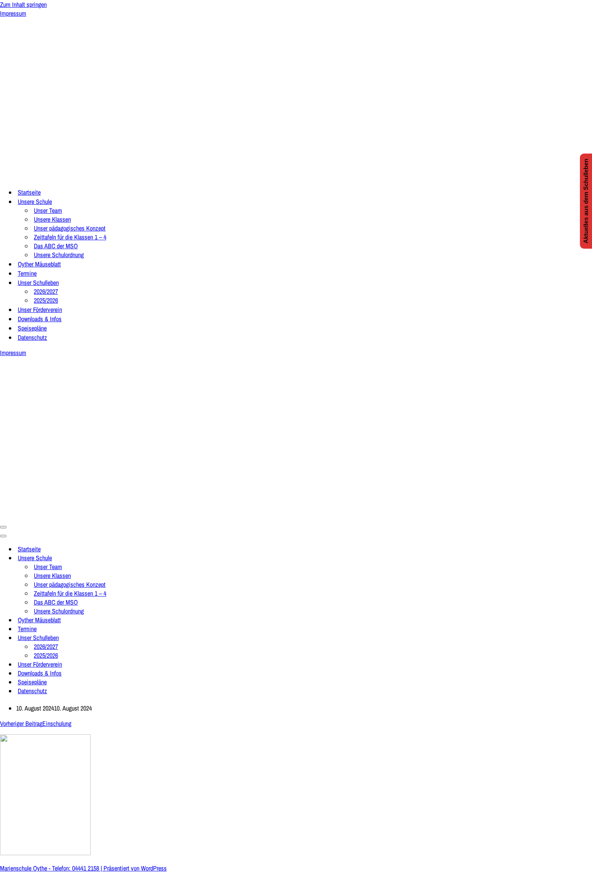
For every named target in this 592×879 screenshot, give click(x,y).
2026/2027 (46, 291)
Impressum (13, 13)
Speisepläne (32, 328)
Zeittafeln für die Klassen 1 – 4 (70, 237)
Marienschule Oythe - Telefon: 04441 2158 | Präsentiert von (70, 868)
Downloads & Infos (40, 318)
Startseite (29, 192)
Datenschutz (32, 337)
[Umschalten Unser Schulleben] (141, 638)
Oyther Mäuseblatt (39, 264)
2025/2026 (46, 300)
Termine (27, 273)
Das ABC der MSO (56, 245)
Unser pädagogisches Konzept (70, 228)
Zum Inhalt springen (23, 4)
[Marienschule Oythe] (80, 176)
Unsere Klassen (52, 219)
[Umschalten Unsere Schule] (141, 558)
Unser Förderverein (40, 309)
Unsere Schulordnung (59, 254)
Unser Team (48, 210)
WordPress (154, 868)
